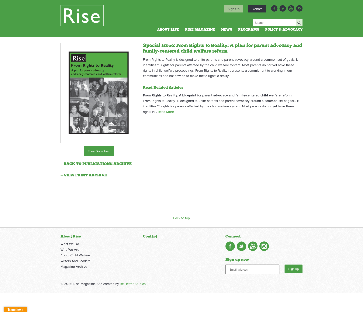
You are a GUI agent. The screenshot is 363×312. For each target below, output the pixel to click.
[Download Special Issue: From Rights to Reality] (99, 94)
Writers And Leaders (75, 260)
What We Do (69, 243)
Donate (257, 8)
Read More (166, 111)
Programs (248, 30)
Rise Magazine (200, 30)
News (226, 30)
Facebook (274, 8)
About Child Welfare (75, 255)
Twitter (282, 8)
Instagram (299, 8)
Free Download (99, 151)
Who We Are (69, 249)
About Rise (168, 30)
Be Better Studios (133, 283)
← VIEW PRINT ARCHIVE (83, 175)
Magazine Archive (73, 266)
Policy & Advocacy (283, 30)
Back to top (181, 218)
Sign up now (237, 260)
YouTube (291, 8)
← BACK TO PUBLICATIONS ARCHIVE (96, 164)
